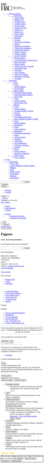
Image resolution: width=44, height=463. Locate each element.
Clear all (5, 224)
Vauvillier (17, 78)
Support (8, 438)
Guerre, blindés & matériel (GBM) (24, 119)
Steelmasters (16, 131)
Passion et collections (22, 153)
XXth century (19, 34)
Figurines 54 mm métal (18, 218)
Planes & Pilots (19, 58)
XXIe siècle (18, 36)
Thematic (17, 115)
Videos (8, 444)
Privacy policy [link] (6, 376)
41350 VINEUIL (11, 319)
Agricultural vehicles (21, 50)
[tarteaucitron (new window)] (7, 454)
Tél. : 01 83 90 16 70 (12, 321)
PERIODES (16, 16)
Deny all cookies (20, 380)
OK (4, 222)
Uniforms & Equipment (22, 48)
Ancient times (19, 18)
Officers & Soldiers (21, 74)
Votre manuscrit (11, 297)
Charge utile (16, 97)
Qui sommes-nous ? (12, 295)
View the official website (28, 416)
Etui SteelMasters (20, 143)
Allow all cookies (7, 380)
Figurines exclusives (21, 145)
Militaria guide (19, 64)
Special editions (20, 87)
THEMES (15, 38)
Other (8, 427)
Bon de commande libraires (15, 313)
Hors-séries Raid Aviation (23, 95)
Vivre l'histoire (19, 72)
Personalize (5, 461)
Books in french (12, 14)
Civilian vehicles (20, 54)
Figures (8, 214)
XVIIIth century (20, 24)
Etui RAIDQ (19, 89)
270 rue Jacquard (11, 317)
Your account (5, 272)
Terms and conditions (13, 293)
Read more (14, 416)
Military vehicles (20, 52)
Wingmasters (16, 125)
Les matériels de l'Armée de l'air (25, 60)
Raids (14, 83)
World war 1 (18, 30)
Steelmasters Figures (17, 216)
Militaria (15, 105)
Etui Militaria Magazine (22, 117)
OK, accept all (18, 458)
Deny (18, 418)
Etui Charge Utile (20, 103)
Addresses (9, 284)
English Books (6, 227)
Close (4, 363)
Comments (9, 421)
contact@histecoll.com (16, 266)
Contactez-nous (10, 299)
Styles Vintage (17, 156)
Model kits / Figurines (22, 46)
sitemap (8, 301)
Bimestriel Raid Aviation (23, 93)
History (17, 44)
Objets (7, 160)
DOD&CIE (9, 315)
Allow (12, 391)
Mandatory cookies (12, 384)
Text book (18, 70)
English (8, 192)
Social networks (11, 431)
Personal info (10, 279)
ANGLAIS (18, 141)
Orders (7, 282)
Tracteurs (15, 147)
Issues (16, 85)
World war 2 (18, 32)
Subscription (11, 162)
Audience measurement (14, 406)
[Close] (2, 361)
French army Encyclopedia (24, 66)
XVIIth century (19, 22)
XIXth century (19, 26)
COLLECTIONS (18, 56)
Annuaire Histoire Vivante (23, 111)
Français (8, 190)
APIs (8, 393)
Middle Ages (19, 20)
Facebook (8, 355)
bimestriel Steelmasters (22, 133)
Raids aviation (17, 91)
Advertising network (12, 399)
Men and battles (20, 62)
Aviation (17, 40)
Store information (7, 268)
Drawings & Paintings (22, 42)
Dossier (17, 113)
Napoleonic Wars (20, 28)
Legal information (11, 291)
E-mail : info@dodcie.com (14, 323)
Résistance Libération (22, 76)
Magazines (11, 81)
